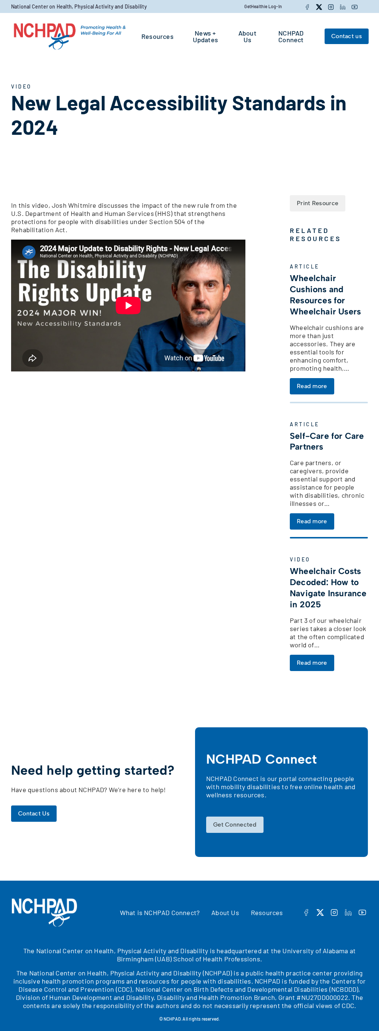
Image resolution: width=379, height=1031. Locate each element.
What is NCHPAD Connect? (160, 912)
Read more (312, 386)
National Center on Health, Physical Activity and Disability (79, 6)
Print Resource (317, 203)
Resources (267, 912)
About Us (225, 912)
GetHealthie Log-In (263, 6)
